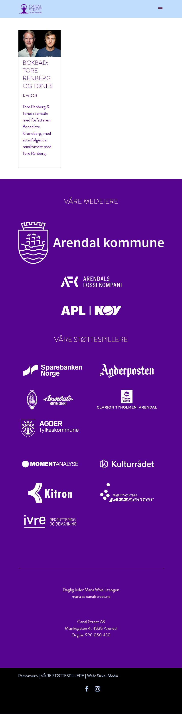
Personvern (28, 676)
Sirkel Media (107, 676)
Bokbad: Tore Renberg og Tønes (38, 74)
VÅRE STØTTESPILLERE (62, 676)
